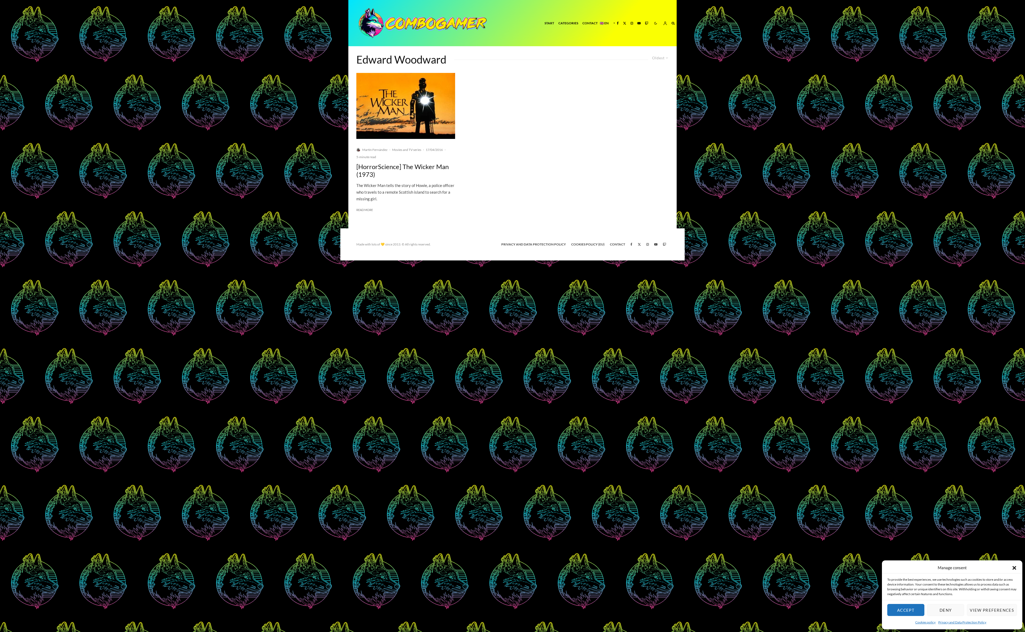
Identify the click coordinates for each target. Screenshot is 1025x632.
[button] (1014, 568)
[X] (624, 23)
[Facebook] (618, 23)
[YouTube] (639, 23)
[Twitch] (646, 23)
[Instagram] (631, 23)
